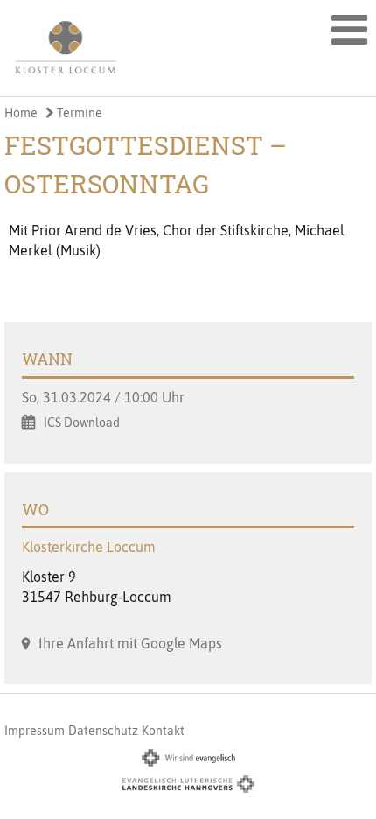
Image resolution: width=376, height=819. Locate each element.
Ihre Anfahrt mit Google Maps (130, 643)
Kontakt (163, 731)
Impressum (34, 731)
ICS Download (82, 423)
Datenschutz (103, 731)
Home (21, 113)
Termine (78, 113)
